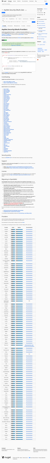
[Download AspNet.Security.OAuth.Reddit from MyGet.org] (19, 367)
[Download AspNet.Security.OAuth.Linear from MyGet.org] (19, 325)
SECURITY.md (8, 157)
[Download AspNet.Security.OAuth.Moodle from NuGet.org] (13, 337)
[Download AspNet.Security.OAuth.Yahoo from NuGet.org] (13, 427)
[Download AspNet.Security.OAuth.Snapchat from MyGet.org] (19, 379)
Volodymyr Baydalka (8, 150)
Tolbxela (5, 141)
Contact (4, 448)
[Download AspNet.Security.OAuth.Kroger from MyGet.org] (19, 319)
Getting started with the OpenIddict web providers (13, 210)
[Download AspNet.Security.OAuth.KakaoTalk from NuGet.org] (13, 313)
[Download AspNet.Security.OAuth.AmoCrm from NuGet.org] (13, 237)
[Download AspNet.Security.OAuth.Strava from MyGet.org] (19, 387)
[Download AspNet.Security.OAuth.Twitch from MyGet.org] (19, 397)
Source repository (41, 23)
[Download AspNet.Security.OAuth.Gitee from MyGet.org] (19, 293)
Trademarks (15, 458)
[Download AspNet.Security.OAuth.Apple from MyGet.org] (19, 239)
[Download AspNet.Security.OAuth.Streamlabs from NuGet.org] (13, 389)
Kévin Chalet (6, 81)
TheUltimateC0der (7, 140)
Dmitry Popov (6, 104)
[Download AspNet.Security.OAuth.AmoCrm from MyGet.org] (19, 237)
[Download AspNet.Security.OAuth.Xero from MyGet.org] (19, 423)
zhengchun (6, 148)
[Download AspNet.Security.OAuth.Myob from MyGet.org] (19, 339)
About (21, 457)
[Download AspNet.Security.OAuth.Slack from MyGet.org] (19, 375)
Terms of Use (25, 457)
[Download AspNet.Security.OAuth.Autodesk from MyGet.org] (19, 247)
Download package (42, 27)
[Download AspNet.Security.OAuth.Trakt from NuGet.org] (13, 393)
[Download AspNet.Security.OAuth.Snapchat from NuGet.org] (13, 379)
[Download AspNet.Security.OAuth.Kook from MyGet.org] (19, 317)
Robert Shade (6, 133)
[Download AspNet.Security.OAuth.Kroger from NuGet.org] (13, 319)
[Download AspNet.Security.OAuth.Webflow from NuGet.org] (13, 413)
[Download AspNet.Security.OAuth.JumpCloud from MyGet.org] (19, 311)
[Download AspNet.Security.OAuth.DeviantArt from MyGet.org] (19, 267)
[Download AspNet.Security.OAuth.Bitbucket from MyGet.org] (19, 254)
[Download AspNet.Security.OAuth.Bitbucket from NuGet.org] (13, 254)
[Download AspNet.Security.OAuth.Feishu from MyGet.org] (19, 285)
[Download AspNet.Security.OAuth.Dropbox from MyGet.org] (19, 277)
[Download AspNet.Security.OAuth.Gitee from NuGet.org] (13, 293)
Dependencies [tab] (17, 25)
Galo (4, 111)
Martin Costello (7, 82)
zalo (43, 51)
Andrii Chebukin (7, 98)
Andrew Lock (6, 95)
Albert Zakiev (6, 92)
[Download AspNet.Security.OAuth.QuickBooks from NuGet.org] (13, 365)
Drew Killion (6, 105)
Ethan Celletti (6, 109)
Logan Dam (6, 151)
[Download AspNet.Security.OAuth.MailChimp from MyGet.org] (19, 329)
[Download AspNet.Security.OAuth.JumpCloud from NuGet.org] (13, 311)
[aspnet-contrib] (38, 45)
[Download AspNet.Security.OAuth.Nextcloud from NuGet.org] (13, 345)
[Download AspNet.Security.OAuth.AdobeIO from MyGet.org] (19, 229)
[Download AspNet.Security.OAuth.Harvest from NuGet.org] (13, 299)
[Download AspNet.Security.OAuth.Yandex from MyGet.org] (19, 431)
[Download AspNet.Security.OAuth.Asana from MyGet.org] (19, 243)
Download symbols (41, 30)
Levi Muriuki (6, 123)
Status (19, 448)
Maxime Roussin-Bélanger (9, 129)
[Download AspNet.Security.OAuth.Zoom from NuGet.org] (13, 439)
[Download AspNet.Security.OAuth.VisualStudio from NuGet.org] (13, 406)
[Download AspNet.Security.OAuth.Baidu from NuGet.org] (13, 249)
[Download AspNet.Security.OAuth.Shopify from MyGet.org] (19, 373)
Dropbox (8, 34)
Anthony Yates (6, 99)
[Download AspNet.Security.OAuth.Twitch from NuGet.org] (13, 397)
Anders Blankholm (7, 94)
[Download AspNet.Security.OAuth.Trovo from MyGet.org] (19, 395)
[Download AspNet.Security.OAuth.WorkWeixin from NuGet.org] (13, 421)
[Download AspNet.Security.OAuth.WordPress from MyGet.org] (19, 419)
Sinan (5, 136)
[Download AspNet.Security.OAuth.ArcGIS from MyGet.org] (19, 241)
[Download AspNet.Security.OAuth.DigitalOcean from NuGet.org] (13, 271)
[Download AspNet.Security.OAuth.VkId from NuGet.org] (13, 409)
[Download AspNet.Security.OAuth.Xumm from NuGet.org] (13, 425)
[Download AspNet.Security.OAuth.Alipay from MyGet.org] (19, 233)
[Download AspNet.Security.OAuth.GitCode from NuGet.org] (13, 291)
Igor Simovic (6, 113)
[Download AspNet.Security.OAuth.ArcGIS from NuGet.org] (13, 241)
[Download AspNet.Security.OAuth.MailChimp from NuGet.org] (13, 329)
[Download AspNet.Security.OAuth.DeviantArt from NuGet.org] (13, 267)
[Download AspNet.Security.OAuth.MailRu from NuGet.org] (13, 331)
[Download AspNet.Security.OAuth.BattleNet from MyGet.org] (19, 252)
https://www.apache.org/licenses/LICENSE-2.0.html (20, 174)
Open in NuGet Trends (42, 36)
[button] (33, 22)
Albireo (5, 93)
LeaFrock (5, 122)
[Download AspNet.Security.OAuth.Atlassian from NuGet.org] (13, 245)
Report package (41, 38)
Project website (41, 21)
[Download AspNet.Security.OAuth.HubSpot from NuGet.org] (13, 306)
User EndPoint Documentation (29, 346)
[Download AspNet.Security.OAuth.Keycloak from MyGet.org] (19, 315)
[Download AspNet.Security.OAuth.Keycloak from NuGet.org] (13, 315)
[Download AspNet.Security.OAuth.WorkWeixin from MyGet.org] (19, 421)
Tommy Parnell (7, 142)
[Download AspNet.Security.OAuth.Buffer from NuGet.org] (13, 256)
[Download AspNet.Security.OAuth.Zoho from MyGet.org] (19, 437)
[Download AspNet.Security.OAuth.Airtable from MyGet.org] (19, 231)
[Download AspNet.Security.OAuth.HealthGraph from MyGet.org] (19, 300)
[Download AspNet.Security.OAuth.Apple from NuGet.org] (13, 239)
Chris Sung (6, 101)
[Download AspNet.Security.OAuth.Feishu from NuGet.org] (13, 285)
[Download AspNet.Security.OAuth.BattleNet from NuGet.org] (13, 252)
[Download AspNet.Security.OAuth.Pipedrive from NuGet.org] (13, 361)
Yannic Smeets (6, 146)
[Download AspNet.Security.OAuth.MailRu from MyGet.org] (19, 331)
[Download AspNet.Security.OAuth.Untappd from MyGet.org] (19, 402)
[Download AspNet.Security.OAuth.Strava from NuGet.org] (13, 387)
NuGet (19, 37)
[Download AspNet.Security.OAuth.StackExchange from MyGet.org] (19, 385)
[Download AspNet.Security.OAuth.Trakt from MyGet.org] (19, 393)
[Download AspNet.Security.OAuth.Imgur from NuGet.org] (13, 307)
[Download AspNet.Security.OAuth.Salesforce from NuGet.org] (13, 369)
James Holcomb (7, 114)
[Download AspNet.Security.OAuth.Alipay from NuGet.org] (13, 233)
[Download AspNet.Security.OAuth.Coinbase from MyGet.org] (19, 263)
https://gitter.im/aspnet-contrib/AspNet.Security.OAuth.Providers (19, 166)
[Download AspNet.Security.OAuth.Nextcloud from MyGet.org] (19, 345)
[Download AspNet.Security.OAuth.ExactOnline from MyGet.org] (19, 283)
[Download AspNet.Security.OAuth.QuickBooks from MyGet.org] (19, 365)
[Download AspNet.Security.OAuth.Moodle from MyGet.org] (19, 337)
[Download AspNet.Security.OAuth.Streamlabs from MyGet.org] (19, 389)
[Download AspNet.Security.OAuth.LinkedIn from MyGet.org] (19, 327)
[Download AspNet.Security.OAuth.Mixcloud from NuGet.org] (13, 335)
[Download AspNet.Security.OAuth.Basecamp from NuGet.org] (13, 250)
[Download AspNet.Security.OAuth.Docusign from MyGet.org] (19, 275)
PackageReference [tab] (11, 18)
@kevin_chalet (12, 81)
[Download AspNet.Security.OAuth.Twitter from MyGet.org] (19, 399)
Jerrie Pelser (21, 34)
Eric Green (6, 108)
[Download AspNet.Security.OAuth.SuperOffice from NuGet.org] (13, 391)
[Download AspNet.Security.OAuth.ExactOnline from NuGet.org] (13, 283)
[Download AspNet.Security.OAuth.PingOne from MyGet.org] (19, 359)
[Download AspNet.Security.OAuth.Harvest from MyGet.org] (19, 299)
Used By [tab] (23, 25)
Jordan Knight (6, 119)
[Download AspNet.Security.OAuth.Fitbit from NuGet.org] (13, 287)
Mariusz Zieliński (7, 126)
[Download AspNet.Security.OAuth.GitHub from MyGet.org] (19, 295)
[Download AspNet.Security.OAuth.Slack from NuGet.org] (13, 375)
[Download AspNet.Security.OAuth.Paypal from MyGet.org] (19, 357)
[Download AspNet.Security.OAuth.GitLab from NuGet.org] (13, 297)
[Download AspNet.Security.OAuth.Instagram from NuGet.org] (13, 309)
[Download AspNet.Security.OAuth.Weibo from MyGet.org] (19, 415)
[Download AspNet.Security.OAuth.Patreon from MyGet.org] (19, 356)
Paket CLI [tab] (20, 18)
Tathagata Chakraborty (8, 139)
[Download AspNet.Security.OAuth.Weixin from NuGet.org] (13, 417)
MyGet (32, 37)
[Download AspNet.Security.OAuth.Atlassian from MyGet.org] (19, 245)
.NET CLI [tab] (3, 18)
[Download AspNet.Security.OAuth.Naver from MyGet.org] (19, 341)
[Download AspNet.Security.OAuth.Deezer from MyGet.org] (19, 269)
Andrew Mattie (6, 96)
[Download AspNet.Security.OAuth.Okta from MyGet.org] (19, 352)
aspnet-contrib (42, 44)
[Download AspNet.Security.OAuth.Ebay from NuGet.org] (13, 279)
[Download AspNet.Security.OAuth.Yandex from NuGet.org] (13, 431)
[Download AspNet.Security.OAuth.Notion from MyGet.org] (19, 348)
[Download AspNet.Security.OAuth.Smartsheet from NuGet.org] (13, 377)
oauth (46, 49)
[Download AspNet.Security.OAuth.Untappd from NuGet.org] (13, 402)
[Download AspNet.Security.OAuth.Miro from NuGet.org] (13, 333)
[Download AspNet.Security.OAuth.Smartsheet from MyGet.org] (19, 377)
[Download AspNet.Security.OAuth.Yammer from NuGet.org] (13, 429)
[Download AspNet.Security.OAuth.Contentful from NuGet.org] (13, 265)
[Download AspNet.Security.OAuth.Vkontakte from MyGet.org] (19, 411)
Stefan (5, 137)
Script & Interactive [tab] (25, 18)
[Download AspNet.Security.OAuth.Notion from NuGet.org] (13, 348)
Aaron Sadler (6, 89)
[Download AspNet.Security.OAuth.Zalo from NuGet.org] (13, 433)
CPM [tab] (16, 18)
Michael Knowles (7, 130)
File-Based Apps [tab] (32, 18)
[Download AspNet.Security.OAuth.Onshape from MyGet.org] (19, 354)
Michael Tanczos (7, 131)
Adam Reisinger (7, 91)
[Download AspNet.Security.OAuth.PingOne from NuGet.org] (13, 359)
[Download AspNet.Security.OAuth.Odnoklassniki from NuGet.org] (13, 350)
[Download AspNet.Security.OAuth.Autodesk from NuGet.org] (13, 247)
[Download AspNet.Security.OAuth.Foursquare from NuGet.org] (13, 289)
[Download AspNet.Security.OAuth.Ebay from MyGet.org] (19, 279)
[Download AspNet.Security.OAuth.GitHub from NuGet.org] (13, 295)
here (23, 222)
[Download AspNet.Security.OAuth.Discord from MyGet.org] (19, 273)
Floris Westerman (7, 110)
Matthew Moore (7, 128)
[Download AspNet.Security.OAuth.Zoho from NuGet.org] (13, 437)
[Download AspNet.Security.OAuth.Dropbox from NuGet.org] (13, 277)
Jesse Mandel (6, 118)
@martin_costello (13, 82)
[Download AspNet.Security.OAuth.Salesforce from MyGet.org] (19, 369)
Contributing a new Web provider (25, 213)
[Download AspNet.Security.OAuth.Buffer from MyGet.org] (19, 256)
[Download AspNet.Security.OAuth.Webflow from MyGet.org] (19, 413)
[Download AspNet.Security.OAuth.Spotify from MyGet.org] (19, 383)
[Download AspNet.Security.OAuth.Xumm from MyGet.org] (19, 425)
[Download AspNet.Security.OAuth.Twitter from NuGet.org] (13, 399)
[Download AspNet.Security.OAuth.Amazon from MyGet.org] (19, 235)
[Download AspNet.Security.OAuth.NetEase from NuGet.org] (13, 343)
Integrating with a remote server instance (12, 211)
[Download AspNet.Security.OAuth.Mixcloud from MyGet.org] (19, 335)
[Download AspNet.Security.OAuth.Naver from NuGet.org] (13, 341)
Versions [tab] (28, 25)
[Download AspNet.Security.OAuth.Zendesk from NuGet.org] (13, 435)
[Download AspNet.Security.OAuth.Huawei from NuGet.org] (13, 304)
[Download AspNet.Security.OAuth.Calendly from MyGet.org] (19, 258)
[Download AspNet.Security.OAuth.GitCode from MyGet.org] (19, 291)
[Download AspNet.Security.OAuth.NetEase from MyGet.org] (19, 343)
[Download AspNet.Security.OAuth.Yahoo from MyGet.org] (19, 427)
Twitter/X (3, 34)
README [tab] (4, 25)
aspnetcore (40, 48)
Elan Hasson (6, 107)
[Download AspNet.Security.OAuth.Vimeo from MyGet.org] (19, 404)
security (39, 51)
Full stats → (46, 8)
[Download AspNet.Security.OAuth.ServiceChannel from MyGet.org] (19, 371)
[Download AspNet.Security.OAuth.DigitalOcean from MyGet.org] (19, 271)
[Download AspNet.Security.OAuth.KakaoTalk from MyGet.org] (19, 313)
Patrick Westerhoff (7, 132)
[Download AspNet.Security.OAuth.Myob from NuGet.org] (13, 339)
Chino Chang (6, 100)
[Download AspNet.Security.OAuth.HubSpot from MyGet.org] (19, 306)
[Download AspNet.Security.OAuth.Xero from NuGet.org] (13, 423)
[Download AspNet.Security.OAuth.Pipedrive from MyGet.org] (19, 361)
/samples (6, 72)
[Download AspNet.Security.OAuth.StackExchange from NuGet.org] (13, 385)
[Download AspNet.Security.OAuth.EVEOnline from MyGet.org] (19, 281)
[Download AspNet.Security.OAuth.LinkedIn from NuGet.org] (13, 327)
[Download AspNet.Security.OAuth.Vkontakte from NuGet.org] (13, 411)
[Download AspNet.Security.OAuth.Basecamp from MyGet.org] (19, 250)
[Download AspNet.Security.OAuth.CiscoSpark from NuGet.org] (13, 260)
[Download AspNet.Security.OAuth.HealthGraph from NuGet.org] (13, 300)
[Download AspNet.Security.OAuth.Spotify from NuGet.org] (13, 383)
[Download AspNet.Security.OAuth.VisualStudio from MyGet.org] (19, 406)
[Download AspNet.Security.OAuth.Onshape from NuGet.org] (13, 354)
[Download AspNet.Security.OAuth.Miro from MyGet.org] (19, 333)
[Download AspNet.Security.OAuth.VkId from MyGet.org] (19, 409)
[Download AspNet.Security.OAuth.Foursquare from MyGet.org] (19, 289)
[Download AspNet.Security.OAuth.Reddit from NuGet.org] (13, 367)
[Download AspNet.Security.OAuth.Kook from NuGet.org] (13, 317)
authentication (40, 49)
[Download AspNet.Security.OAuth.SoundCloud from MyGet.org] (19, 381)
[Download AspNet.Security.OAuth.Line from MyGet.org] (19, 323)
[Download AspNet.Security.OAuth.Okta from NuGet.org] (13, 352)
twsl (4, 144)
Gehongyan (6, 112)
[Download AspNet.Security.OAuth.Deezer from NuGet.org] (13, 269)
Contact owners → (44, 42)
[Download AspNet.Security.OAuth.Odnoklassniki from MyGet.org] (19, 350)
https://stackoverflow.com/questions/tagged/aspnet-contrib (22, 167)
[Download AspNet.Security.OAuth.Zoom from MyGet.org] (19, 439)
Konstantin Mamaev (8, 121)
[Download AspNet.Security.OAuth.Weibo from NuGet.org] (13, 415)
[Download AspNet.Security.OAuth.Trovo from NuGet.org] (13, 395)
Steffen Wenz (6, 138)
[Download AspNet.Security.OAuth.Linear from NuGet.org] (13, 325)
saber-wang (6, 135)
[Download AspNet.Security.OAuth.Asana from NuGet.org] (13, 243)
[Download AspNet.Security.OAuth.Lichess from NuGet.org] (13, 321)
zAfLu (5, 147)
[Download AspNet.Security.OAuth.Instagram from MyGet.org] (19, 309)
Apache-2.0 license (41, 25)
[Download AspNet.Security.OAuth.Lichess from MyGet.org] (19, 321)
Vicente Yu (6, 149)
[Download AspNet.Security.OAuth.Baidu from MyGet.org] (19, 249)
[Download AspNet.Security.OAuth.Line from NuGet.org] (13, 323)
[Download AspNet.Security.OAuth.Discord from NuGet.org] (13, 273)
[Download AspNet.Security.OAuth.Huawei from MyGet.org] (19, 304)
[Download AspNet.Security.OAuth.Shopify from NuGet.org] (13, 373)
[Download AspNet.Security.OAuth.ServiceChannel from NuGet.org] (13, 371)
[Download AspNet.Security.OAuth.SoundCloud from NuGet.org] (13, 381)
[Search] (47, 4)
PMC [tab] (7, 18)
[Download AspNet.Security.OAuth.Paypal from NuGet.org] (13, 357)
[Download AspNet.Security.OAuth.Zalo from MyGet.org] (19, 433)
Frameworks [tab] (10, 25)
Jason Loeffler (6, 115)
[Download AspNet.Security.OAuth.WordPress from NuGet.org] (13, 419)
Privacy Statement (42, 457)
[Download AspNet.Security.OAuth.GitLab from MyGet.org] (19, 297)
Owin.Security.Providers (6, 35)
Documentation (29, 229)
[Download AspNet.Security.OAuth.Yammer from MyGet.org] (19, 429)
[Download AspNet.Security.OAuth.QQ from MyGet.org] (19, 363)
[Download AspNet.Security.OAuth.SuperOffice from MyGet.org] (19, 391)
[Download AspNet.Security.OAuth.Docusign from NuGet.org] (13, 275)
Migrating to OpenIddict (16, 45)
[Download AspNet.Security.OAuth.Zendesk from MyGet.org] (19, 435)
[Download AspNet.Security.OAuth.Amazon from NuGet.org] (13, 235)
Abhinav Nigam (7, 90)
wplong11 (5, 145)
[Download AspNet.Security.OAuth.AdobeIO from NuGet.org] (13, 229)
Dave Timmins (6, 103)
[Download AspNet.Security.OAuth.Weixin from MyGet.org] (19, 417)
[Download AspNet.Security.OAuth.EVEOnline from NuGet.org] (13, 281)
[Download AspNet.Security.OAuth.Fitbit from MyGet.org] (19, 287)
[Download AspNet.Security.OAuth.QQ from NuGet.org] (13, 363)
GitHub (32, 33)
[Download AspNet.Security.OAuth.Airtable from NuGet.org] (13, 231)
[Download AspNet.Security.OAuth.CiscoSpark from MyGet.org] (19, 260)
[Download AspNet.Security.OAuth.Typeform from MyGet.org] (19, 400)
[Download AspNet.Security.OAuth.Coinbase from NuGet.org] (13, 263)
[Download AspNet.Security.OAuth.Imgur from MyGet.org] (19, 307)
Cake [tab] (3, 20)
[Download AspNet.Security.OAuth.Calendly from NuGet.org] (13, 258)
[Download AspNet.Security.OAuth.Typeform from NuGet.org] (13, 400)
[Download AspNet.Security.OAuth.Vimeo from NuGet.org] (13, 404)
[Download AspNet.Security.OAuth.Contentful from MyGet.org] (19, 265)
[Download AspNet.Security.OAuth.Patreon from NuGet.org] (13, 356)
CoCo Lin (5, 102)
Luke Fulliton (6, 124)
